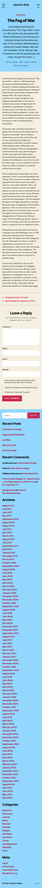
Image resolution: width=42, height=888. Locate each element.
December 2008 (10, 596)
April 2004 (7, 757)
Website (5, 370)
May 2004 (7, 754)
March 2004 (8, 761)
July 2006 (7, 677)
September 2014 (10, 519)
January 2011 (8, 552)
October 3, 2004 (29, 62)
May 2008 (7, 620)
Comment (7, 327)
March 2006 (8, 690)
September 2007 (10, 633)
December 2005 (10, 700)
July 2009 (7, 573)
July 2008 (7, 613)
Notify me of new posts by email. (17, 392)
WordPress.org (9, 873)
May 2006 (7, 683)
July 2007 (7, 640)
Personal (21, 15)
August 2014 (8, 522)
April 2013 (7, 532)
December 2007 (10, 626)
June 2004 (7, 751)
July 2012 (7, 542)
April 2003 (7, 798)
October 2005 (9, 707)
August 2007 (8, 636)
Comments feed (10, 870)
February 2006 (9, 694)
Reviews (6, 827)
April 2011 (7, 549)
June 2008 (7, 616)
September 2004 (10, 744)
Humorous (7, 814)
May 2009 (7, 579)
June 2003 (7, 791)
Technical (7, 837)
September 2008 (10, 606)
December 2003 (10, 771)
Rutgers (6, 830)
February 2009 (9, 589)
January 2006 (9, 697)
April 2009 (7, 583)
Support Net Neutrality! (13, 434)
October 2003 (9, 777)
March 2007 (8, 650)
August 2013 (8, 526)
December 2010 (10, 556)
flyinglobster (8, 490)
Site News (7, 834)
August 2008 (8, 610)
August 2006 (8, 673)
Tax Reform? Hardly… (12, 429)
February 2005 (9, 727)
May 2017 (7, 516)
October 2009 (9, 563)
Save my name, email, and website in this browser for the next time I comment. (19, 381)
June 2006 (7, 680)
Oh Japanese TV (10, 485)
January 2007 (9, 657)
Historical (7, 810)
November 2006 (10, 663)
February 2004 (9, 764)
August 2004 (8, 747)
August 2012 (8, 539)
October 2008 (9, 603)
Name (5, 348)
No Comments (22, 66)
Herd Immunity (9, 450)
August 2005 (8, 714)
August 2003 (8, 784)
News (5, 820)
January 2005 (9, 730)
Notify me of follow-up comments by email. (21, 387)
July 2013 (7, 529)
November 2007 (10, 630)
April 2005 (7, 720)
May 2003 (7, 794)
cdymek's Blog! (21, 5)
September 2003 (10, 781)
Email (5, 359)
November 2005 (10, 704)
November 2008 (10, 599)
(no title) (6, 440)
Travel (5, 840)
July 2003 (7, 788)
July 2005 (7, 717)
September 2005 (10, 710)
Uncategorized (9, 844)
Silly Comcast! (9, 445)
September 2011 (10, 546)
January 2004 (9, 767)
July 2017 (7, 509)
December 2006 (10, 660)
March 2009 (8, 586)
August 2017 (8, 505)
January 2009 (9, 593)
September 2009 (10, 566)
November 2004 (10, 737)
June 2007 (7, 643)
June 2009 (7, 576)
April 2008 (7, 623)
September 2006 (10, 670)
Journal (6, 817)
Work (4, 850)
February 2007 (9, 653)
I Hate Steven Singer (27, 463)
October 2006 (9, 667)
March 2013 (8, 536)
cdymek (14, 62)
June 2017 (7, 512)
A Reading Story (30, 473)
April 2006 (7, 687)
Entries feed (8, 866)
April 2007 (7, 647)
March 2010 (8, 559)
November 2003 (10, 774)
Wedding (6, 847)
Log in (5, 863)
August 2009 (8, 569)
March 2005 (8, 724)
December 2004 (10, 734)
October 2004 (9, 741)
